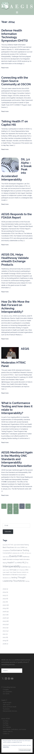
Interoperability (12, 566)
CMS (26, 547)
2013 (4, 628)
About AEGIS (5, 718)
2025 (4, 589)
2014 (4, 624)
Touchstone (19, 581)
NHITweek (13, 570)
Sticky (9, 577)
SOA (27, 572)
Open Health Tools (7, 572)
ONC (27, 570)
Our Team (6, 725)
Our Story (5, 721)
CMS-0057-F (6, 704)
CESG (18, 547)
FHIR (19, 556)
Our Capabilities (7, 691)
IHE (27, 562)
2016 (4, 618)
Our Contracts (7, 727)
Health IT (4, 700)
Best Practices (8, 547)
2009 (4, 640)
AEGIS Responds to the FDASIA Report (16, 216)
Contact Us (6, 733)
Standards (5, 577)
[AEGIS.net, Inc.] (17, 5)
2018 (4, 611)
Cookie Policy (6, 747)
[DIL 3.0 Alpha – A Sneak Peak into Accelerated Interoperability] (10, 165)
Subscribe (8, 531)
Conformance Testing (19, 550)
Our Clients (6, 693)
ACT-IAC (10, 545)
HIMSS (19, 563)
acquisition (5, 544)
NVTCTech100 (21, 570)
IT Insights (6, 689)
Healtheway (26, 556)
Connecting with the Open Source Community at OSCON (16, 81)
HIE (16, 562)
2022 (4, 598)
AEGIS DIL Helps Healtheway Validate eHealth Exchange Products (15, 259)
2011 (4, 634)
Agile (15, 544)
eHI (25, 553)
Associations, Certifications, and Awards (14, 729)
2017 (4, 615)
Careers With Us (7, 731)
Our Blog (5, 723)
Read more (4, 68)
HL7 (24, 562)
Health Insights (7, 702)
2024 (4, 592)
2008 (4, 644)
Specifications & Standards (10, 574)
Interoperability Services (10, 711)
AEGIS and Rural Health (9, 706)
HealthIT (11, 563)
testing (14, 577)
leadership (24, 567)
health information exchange (11, 559)
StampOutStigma (22, 574)
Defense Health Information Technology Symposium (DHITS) (14, 35)
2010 (4, 637)
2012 (4, 631)
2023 (4, 595)
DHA (21, 553)
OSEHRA (23, 572)
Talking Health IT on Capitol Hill (14, 123)
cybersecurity (15, 553)
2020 (4, 605)
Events (13, 556)
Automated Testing (22, 545)
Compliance (6, 550)
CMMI (22, 547)
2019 (4, 608)
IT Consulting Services (8, 687)
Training (27, 581)
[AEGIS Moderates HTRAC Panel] (10, 353)
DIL (23, 553)
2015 (4, 621)
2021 (4, 602)
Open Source (17, 572)
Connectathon (7, 553)
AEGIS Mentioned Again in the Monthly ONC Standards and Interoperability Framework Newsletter (17, 459)
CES (15, 547)
